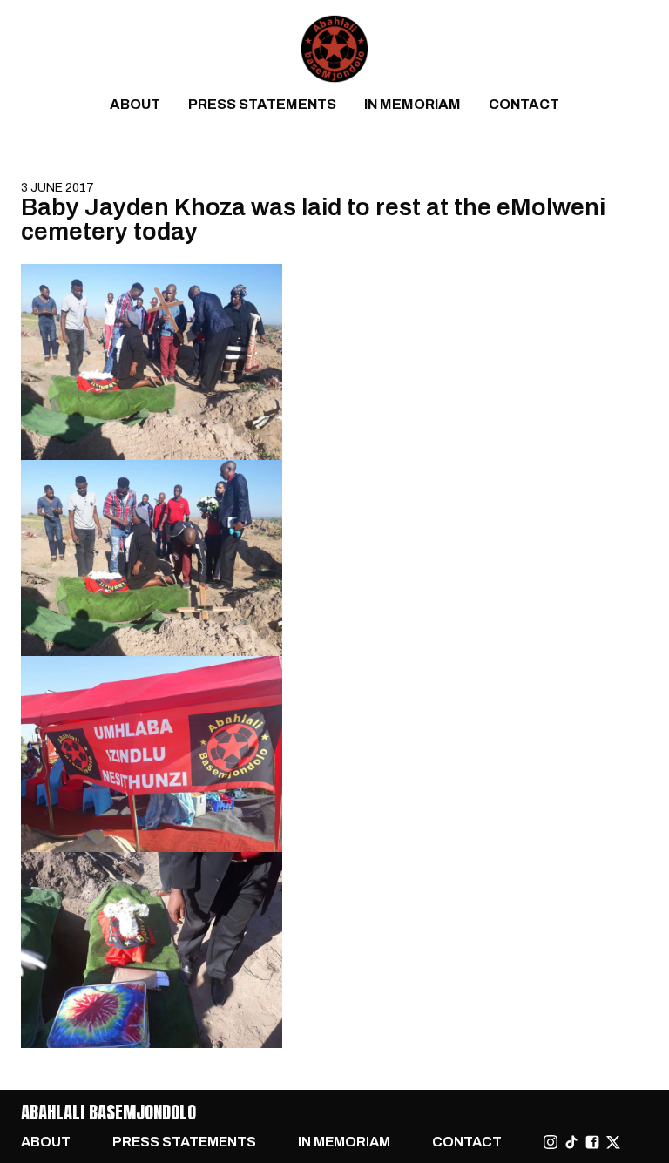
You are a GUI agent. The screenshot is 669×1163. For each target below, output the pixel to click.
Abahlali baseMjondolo (108, 1112)
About (135, 104)
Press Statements (262, 104)
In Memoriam (412, 104)
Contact (524, 104)
